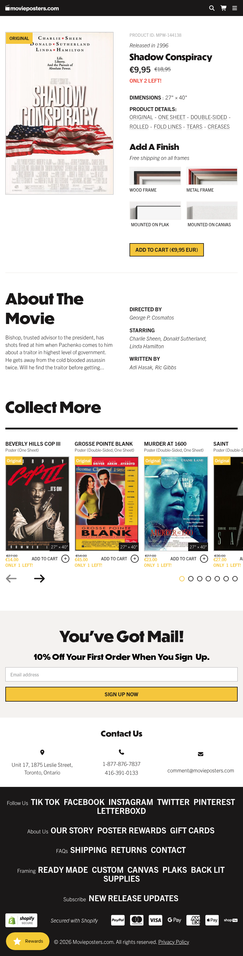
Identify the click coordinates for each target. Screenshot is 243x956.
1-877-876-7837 (121, 763)
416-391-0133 (121, 772)
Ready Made (63, 869)
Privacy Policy (173, 941)
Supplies (121, 878)
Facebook (84, 802)
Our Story (72, 830)
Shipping (88, 850)
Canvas (143, 869)
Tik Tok (45, 802)
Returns (129, 850)
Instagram (130, 802)
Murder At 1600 (165, 443)
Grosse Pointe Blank (104, 443)
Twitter (173, 802)
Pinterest (214, 802)
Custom (108, 869)
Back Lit (208, 869)
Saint (220, 443)
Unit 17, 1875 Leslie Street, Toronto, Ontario (42, 768)
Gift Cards (192, 830)
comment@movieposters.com (200, 770)
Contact (168, 850)
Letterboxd (121, 810)
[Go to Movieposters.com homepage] (32, 8)
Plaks (174, 869)
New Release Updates (133, 898)
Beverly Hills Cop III (32, 443)
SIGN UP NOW (121, 694)
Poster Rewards (131, 830)
